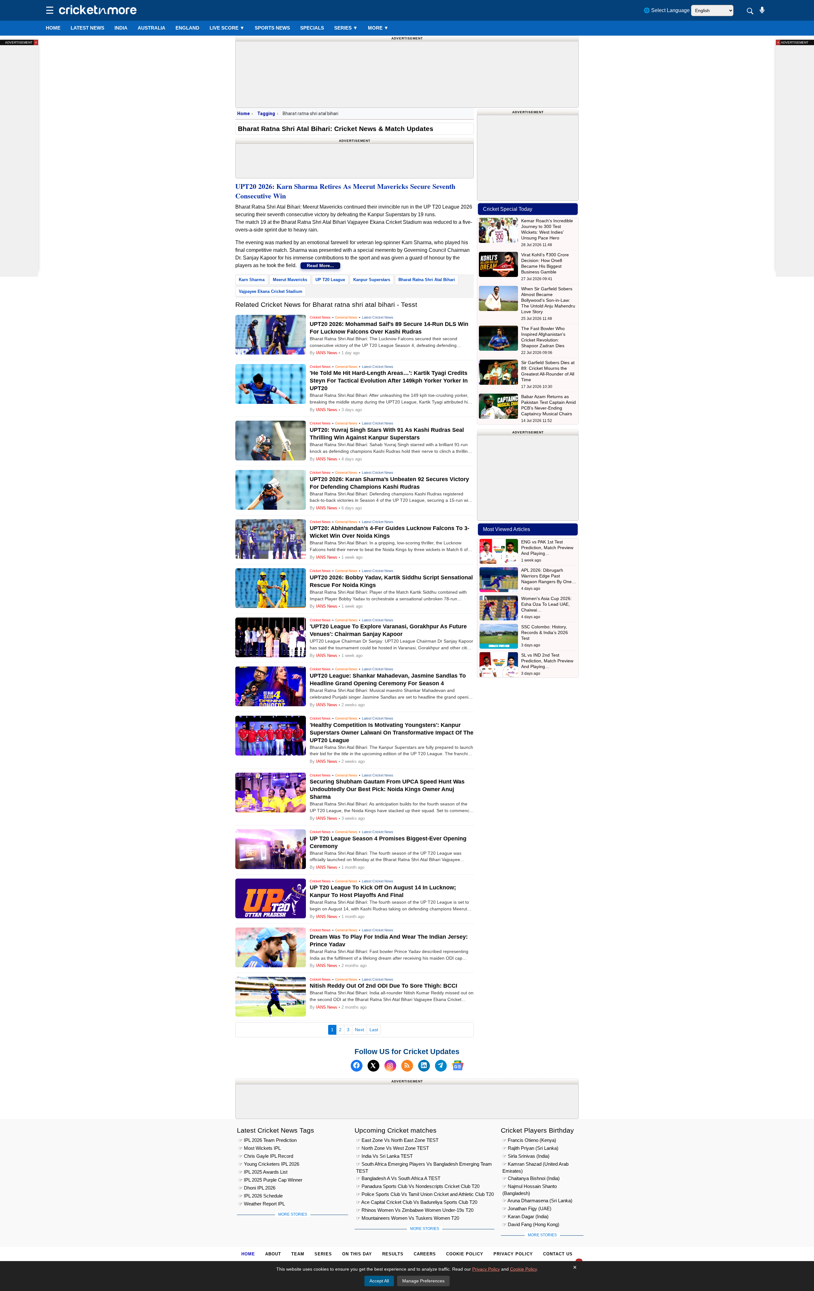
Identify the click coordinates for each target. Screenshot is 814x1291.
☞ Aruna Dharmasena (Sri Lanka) (537, 1200)
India (121, 28)
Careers (425, 1254)
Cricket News (320, 317)
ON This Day (357, 1254)
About (273, 1254)
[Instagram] (390, 1065)
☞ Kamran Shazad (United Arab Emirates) (535, 1165)
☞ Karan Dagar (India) (525, 1216)
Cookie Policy (464, 1254)
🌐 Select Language (667, 10)
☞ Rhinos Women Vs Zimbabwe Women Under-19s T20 (414, 1210)
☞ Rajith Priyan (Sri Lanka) (530, 1148)
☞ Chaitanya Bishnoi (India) (531, 1178)
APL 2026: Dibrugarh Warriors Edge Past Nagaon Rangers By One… (548, 576)
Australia (151, 28)
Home (53, 28)
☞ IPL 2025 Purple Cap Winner (270, 1180)
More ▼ (378, 28)
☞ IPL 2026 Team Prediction (267, 1140)
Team (297, 1254)
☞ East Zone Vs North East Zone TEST (397, 1140)
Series (346, 28)
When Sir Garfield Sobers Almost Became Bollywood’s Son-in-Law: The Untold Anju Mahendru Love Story (548, 300)
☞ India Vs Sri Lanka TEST (384, 1156)
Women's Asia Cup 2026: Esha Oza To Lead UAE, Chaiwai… (546, 604)
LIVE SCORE (227, 28)
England (187, 28)
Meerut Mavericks (290, 279)
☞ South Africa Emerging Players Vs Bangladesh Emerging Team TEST (424, 1165)
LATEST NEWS (87, 28)
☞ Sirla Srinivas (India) (525, 1156)
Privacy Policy (513, 1254)
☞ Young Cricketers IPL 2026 (268, 1164)
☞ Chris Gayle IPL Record (265, 1156)
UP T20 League (330, 279)
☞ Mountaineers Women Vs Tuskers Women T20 (407, 1218)
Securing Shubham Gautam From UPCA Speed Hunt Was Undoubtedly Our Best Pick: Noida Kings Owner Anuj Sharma (387, 789)
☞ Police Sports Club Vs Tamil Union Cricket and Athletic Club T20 (425, 1194)
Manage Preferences (423, 1280)
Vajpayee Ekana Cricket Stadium (270, 291)
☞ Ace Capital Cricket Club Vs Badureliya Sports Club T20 (416, 1202)
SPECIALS (312, 28)
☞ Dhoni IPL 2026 (256, 1188)
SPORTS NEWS (272, 28)
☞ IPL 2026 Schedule (260, 1195)
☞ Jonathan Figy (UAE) (526, 1208)
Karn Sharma (252, 279)
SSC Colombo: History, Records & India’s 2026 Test (544, 632)
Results (393, 1254)
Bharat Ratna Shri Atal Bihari (426, 279)
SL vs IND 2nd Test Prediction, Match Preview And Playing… (547, 660)
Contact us (558, 1254)
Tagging (266, 113)
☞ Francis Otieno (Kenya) (529, 1140)
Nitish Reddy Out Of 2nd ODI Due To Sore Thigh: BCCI (383, 986)
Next (359, 1029)
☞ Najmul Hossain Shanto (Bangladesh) (529, 1187)
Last (373, 1029)
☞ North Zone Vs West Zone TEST (392, 1148)
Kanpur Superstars (371, 279)
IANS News (327, 352)
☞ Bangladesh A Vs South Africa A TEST (398, 1178)
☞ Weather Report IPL (261, 1203)
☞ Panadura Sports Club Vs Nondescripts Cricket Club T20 (417, 1186)
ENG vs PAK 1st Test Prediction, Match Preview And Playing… (547, 547)
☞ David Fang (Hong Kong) (530, 1224)
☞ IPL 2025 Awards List (262, 1172)
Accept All (379, 1280)
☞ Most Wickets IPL (259, 1148)
